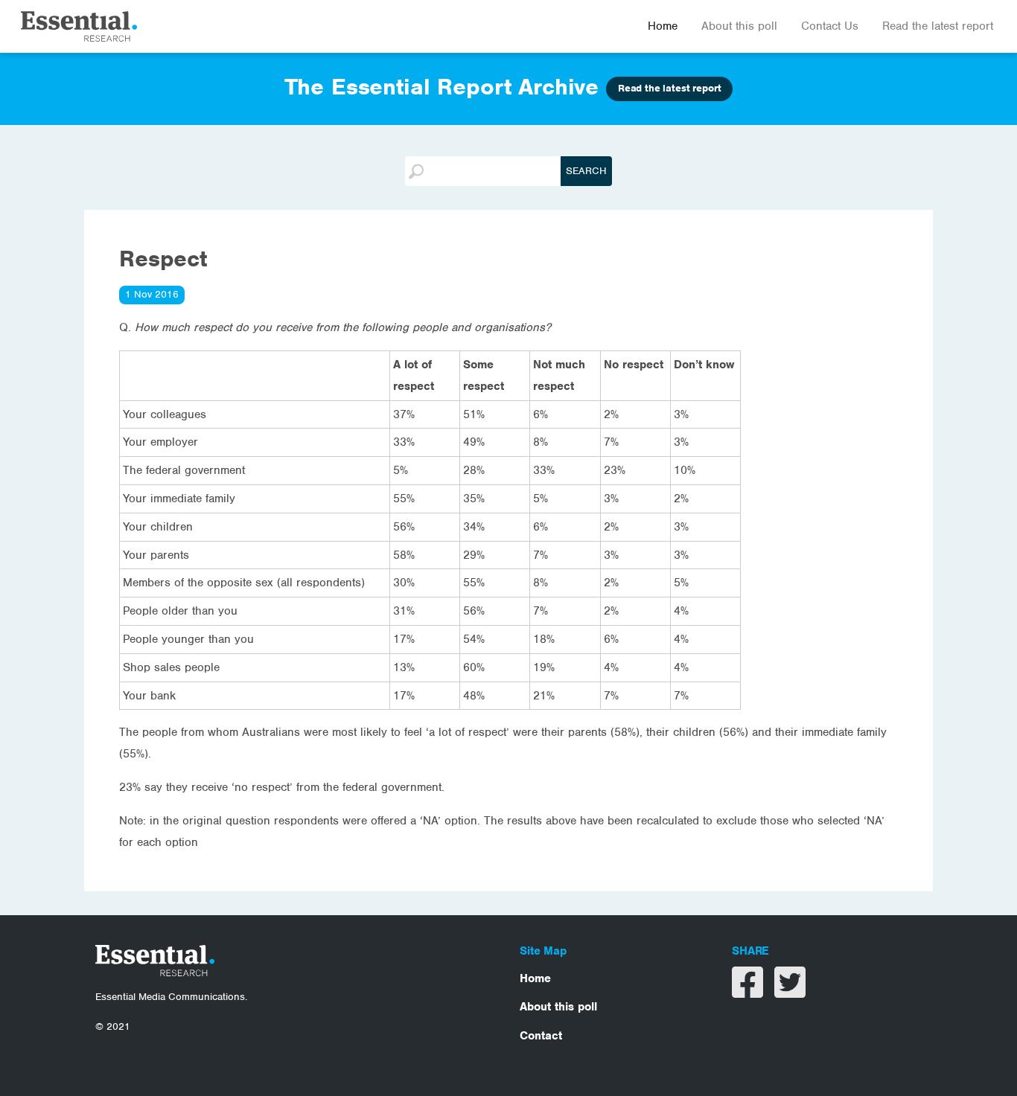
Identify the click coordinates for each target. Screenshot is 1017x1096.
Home (663, 26)
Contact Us (829, 26)
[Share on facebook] (749, 991)
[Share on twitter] (790, 991)
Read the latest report (937, 26)
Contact (541, 1035)
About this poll (739, 26)
